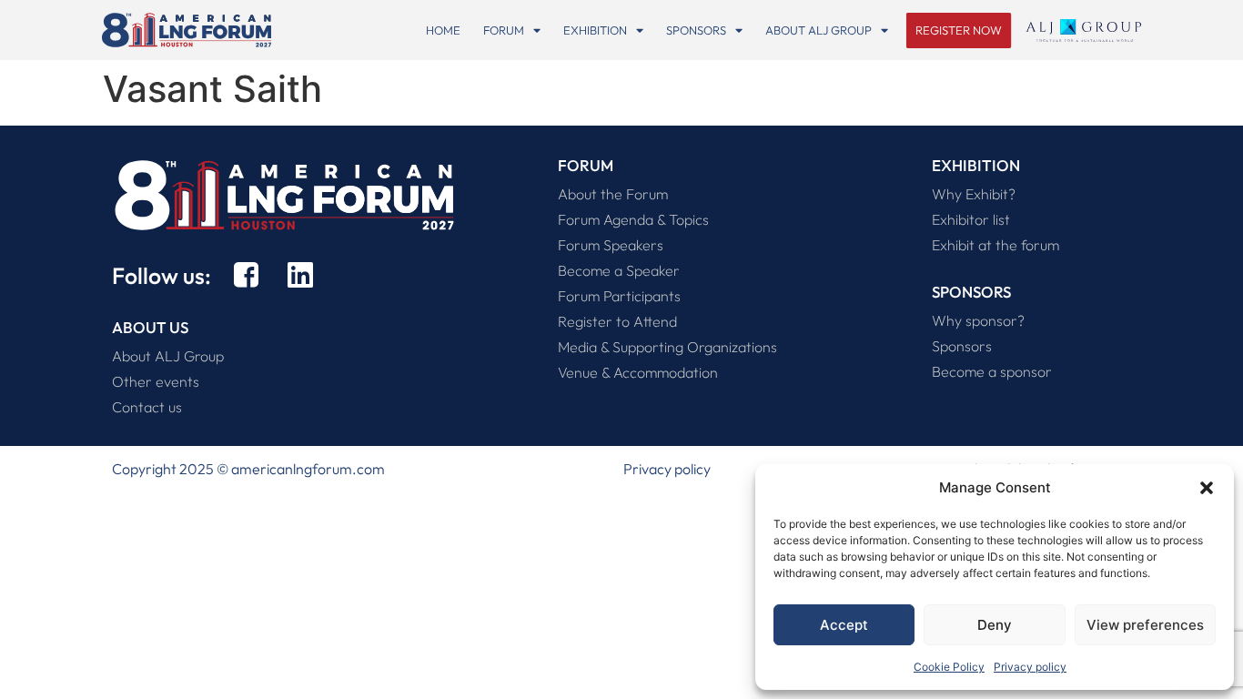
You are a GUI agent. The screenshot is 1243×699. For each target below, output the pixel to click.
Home (443, 30)
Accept (844, 624)
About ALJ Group (818, 30)
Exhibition (595, 30)
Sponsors (696, 30)
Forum (503, 30)
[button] (1207, 488)
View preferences (1145, 624)
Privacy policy (1030, 667)
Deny (994, 624)
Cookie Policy (949, 667)
